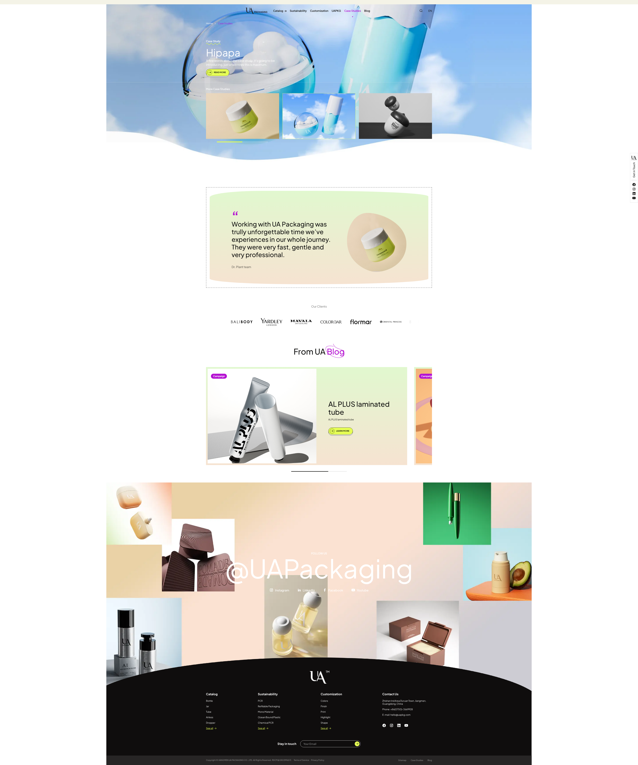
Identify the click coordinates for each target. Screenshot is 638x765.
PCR (260, 700)
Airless (209, 717)
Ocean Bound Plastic (269, 717)
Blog (367, 10)
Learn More (342, 431)
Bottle (209, 700)
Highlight (325, 717)
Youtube (363, 590)
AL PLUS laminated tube (359, 407)
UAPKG (336, 10)
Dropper (210, 722)
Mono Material (265, 711)
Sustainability (298, 10)
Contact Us (390, 694)
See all (209, 728)
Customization (319, 10)
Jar (207, 706)
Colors (324, 700)
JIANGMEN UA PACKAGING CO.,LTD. (235, 760)
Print (323, 711)
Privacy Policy (317, 760)
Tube (208, 711)
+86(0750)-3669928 (401, 709)
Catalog (279, 10)
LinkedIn (309, 590)
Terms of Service (301, 760)
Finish (324, 706)
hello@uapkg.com (400, 714)
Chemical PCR (265, 722)
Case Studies (352, 10)
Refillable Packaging (269, 706)
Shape (324, 722)
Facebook (335, 590)
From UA (319, 351)
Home (209, 23)
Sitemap (402, 760)
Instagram (282, 590)
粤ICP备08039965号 (282, 760)
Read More (219, 72)
